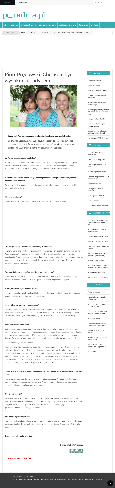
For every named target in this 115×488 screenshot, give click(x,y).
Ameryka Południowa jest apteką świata (97, 230)
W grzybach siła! (94, 318)
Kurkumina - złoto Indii (96, 272)
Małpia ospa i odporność (97, 172)
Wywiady (45, 33)
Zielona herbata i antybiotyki (98, 277)
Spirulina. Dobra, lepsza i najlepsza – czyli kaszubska (98, 324)
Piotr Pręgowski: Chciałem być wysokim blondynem (38, 77)
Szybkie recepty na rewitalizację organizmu (97, 345)
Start (5, 25)
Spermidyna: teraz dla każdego (96, 331)
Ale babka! (92, 352)
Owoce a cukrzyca (94, 80)
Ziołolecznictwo (67, 25)
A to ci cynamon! (94, 85)
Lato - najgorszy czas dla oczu (97, 165)
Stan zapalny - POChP (96, 196)
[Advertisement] (57, 51)
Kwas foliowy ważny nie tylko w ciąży (97, 103)
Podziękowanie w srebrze (97, 90)
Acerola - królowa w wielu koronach (97, 96)
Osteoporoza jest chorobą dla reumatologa (98, 178)
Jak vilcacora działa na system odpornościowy (96, 254)
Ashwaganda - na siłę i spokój (98, 236)
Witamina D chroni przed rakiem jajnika (97, 125)
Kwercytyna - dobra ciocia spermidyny (97, 338)
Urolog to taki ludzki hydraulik (95, 190)
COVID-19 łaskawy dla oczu (98, 206)
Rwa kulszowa (93, 201)
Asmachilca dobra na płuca (98, 241)
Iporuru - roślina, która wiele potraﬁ (98, 247)
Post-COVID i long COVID (97, 160)
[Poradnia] (23, 13)
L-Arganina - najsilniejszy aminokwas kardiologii (97, 132)
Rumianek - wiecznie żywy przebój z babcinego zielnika (98, 266)
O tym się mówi (28, 25)
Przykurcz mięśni (94, 184)
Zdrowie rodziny (47, 25)
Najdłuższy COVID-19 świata (98, 138)
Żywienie (83, 25)
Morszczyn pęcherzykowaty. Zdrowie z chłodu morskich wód (98, 112)
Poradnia (7, 2)
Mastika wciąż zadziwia (96, 260)
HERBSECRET (23, 2)
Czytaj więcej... (98, 479)
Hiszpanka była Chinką (96, 119)
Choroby (13, 25)
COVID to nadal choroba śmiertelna (96, 153)
